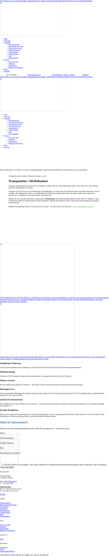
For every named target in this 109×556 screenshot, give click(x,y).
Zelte (10, 56)
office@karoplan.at (10, 481)
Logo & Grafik (13, 62)
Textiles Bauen (13, 54)
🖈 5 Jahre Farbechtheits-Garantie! (81, 206)
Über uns (7, 41)
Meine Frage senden (7, 467)
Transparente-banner (15, 48)
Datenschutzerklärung (7, 551)
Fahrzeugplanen (14, 44)
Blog (6, 69)
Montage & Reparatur (16, 67)
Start (5, 39)
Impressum (3, 547)
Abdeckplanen (13, 52)
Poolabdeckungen (14, 50)
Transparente (4, 507)
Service (6, 60)
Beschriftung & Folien (16, 46)
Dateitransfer (13, 65)
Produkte (7, 42)
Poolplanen (4, 509)
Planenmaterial (13, 58)
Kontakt (7, 71)
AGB (2, 549)
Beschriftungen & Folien (8, 505)
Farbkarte (12, 64)
